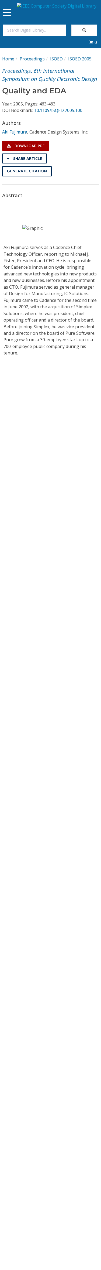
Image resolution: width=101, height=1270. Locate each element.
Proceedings (32, 59)
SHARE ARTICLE (27, 158)
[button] (93, 42)
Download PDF (28, 145)
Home (8, 59)
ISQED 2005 (80, 59)
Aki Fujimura (14, 132)
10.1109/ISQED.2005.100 (58, 110)
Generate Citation (27, 171)
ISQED (56, 59)
